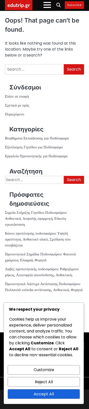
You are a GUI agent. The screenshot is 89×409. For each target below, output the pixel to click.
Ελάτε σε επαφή (17, 96)
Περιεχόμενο (14, 114)
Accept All (44, 394)
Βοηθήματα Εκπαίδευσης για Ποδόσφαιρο (37, 138)
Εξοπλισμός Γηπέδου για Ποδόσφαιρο (34, 147)
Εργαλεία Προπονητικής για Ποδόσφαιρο (36, 156)
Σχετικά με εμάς (17, 105)
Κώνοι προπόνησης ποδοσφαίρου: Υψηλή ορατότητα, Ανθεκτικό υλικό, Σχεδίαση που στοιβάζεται (37, 239)
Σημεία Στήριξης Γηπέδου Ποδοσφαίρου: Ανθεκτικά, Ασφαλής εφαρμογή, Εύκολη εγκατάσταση (36, 218)
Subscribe (74, 5)
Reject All (44, 382)
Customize (44, 370)
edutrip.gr (18, 5)
